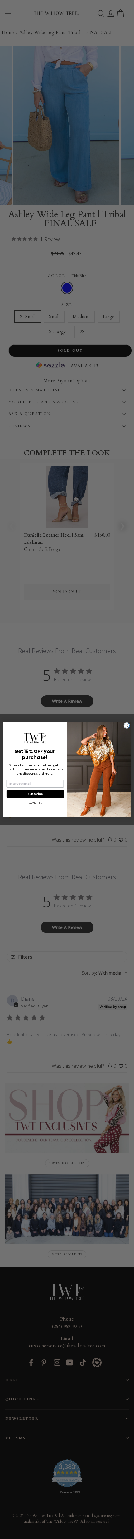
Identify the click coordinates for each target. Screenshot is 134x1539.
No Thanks (35, 803)
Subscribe (34, 794)
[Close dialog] (127, 725)
